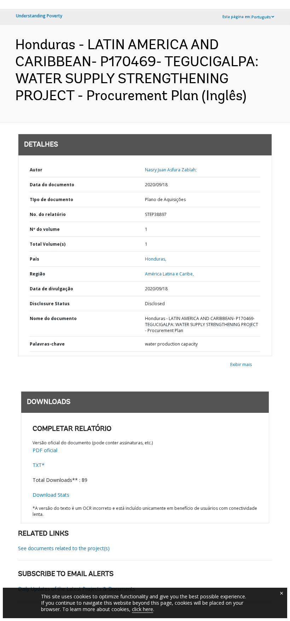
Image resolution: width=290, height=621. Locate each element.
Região (37, 274)
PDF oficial (45, 450)
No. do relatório (48, 214)
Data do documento (52, 185)
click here (142, 609)
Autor (36, 170)
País (34, 259)
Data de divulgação (51, 289)
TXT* (39, 465)
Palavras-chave (47, 344)
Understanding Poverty (39, 16)
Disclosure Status (50, 304)
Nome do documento (53, 318)
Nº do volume (45, 229)
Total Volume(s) (47, 244)
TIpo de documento (51, 199)
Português (261, 17)
